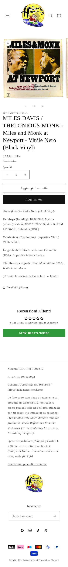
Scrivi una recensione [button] (34, 332)
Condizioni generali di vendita (27, 464)
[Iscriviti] (55, 516)
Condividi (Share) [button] (17, 287)
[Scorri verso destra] (42, 106)
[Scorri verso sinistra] (26, 106)
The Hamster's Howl (28, 560)
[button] (7, 15)
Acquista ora (34, 199)
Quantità (7, 167)
